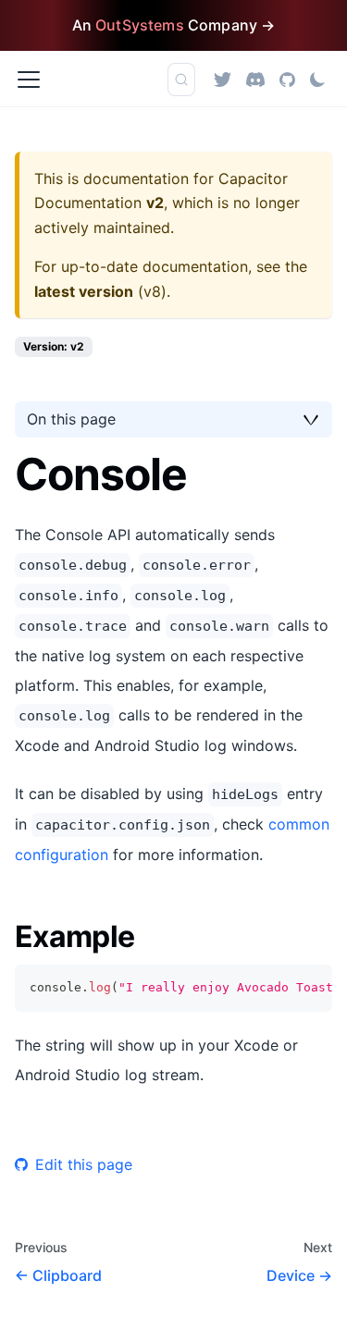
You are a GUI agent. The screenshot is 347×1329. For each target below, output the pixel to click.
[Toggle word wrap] (275, 987)
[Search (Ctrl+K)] (181, 79)
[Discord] (255, 79)
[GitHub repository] (287, 79)
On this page (71, 419)
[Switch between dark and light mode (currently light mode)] (317, 79)
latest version (83, 291)
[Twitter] (222, 79)
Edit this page (83, 1164)
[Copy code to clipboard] (309, 987)
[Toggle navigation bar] (29, 79)
